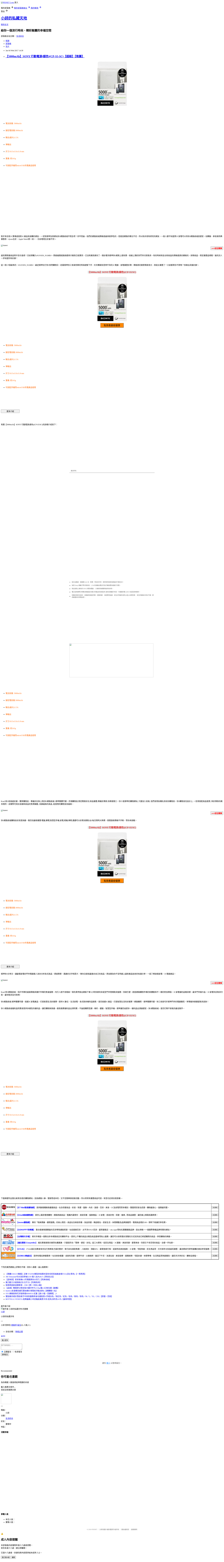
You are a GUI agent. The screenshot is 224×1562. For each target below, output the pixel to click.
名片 (7, 46)
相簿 (7, 41)
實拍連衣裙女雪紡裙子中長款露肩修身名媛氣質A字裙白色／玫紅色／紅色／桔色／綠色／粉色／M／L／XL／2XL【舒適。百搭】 (59, 1296)
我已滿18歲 (6, 1557)
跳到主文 (4, 25)
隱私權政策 (125, 1529)
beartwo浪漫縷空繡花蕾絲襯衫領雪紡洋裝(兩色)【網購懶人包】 (32, 1291)
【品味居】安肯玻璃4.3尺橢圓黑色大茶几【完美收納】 (28, 1280)
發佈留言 (5, 1354)
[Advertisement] (112, 214)
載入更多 (5, 1340)
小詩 (3, 1312)
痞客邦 (14, 1325)
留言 (19, 1325)
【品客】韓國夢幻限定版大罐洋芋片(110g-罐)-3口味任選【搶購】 (32, 1288)
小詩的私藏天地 (14, 18)
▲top (3, 1336)
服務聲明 (134, 1529)
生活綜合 (20, 36)
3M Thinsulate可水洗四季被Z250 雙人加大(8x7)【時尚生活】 (30, 1277)
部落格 (8, 44)
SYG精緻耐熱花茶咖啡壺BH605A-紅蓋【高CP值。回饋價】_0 (31, 1294)
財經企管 (19, 1332)
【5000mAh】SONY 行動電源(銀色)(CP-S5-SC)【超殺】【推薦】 (45, 56)
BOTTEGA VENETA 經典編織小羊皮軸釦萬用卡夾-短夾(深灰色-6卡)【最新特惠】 (39, 1299)
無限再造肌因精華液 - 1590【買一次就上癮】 (24, 1285)
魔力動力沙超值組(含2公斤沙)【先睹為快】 (23, 1282)
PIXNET (94, 1529)
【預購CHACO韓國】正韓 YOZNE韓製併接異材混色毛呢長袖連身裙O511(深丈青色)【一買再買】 (46, 1274)
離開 (13, 1557)
